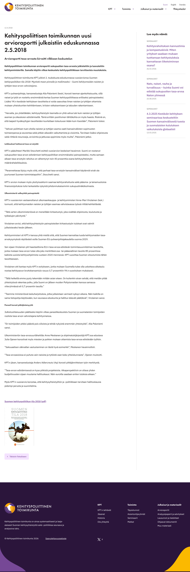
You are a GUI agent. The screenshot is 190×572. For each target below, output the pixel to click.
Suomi (165, 4)
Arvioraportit (163, 510)
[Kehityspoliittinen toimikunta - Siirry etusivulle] (24, 7)
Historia (101, 518)
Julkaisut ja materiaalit (152, 9)
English (173, 4)
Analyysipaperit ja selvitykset (171, 514)
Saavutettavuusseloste (55, 538)
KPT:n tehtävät (104, 510)
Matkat (131, 522)
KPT (110, 9)
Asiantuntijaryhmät (136, 514)
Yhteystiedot (179, 9)
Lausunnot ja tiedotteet (168, 518)
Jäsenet (101, 514)
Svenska (182, 4)
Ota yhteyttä (103, 522)
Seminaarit (152, 41)
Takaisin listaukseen (18, 456)
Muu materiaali (164, 526)
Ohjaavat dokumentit (167, 522)
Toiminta (126, 9)
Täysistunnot (133, 510)
